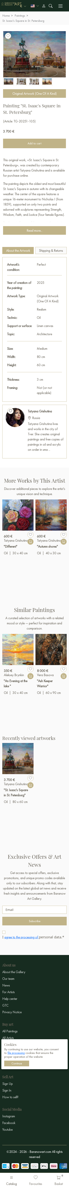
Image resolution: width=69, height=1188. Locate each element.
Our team (8, 978)
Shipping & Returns (51, 250)
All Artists (8, 1038)
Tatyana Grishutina (40, 411)
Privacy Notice (12, 1012)
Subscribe (34, 921)
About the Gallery (13, 972)
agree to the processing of (21, 937)
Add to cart (34, 143)
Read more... (34, 230)
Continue (17, 1063)
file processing (16, 1053)
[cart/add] (30, 541)
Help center (9, 998)
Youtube (7, 1129)
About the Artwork (18, 250)
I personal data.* (33, 937)
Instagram (8, 1116)
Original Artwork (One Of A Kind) (34, 93)
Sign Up (7, 1083)
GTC (5, 1005)
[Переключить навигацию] (60, 6)
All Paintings (10, 1031)
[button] (23, 6)
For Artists (8, 992)
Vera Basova (45, 675)
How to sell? (10, 1097)
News (6, 985)
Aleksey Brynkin (14, 675)
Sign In (6, 1090)
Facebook (8, 1123)
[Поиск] (50, 6)
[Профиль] (43, 6)
